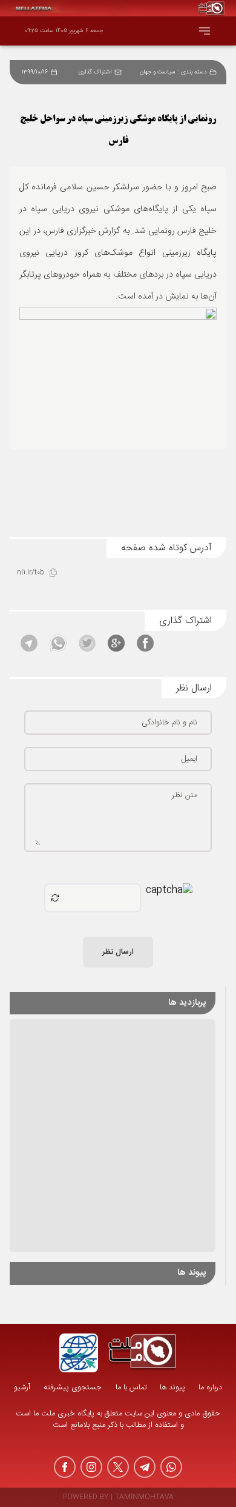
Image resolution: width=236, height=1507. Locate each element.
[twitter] (118, 1467)
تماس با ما (131, 1387)
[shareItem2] (116, 643)
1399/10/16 (35, 72)
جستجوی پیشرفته (73, 1387)
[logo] (142, 1352)
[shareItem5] (29, 643)
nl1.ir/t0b (30, 573)
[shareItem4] (58, 643)
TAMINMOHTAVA (144, 1497)
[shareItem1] (145, 643)
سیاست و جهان (157, 72)
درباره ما (210, 1387)
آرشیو (22, 1387)
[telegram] (144, 1467)
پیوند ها (172, 1387)
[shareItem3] (87, 643)
